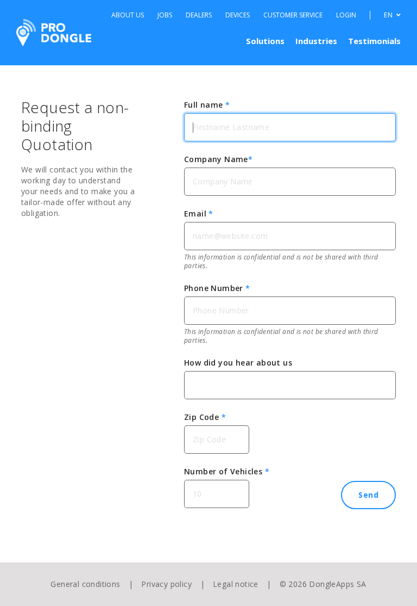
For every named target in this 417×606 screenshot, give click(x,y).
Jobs (164, 15)
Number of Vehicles (226, 471)
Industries (316, 40)
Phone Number (217, 288)
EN (389, 15)
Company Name (218, 159)
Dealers (199, 15)
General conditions (85, 584)
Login (346, 15)
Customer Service (293, 15)
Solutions (265, 40)
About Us (127, 15)
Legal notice (235, 584)
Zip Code (205, 417)
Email (198, 213)
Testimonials (374, 40)
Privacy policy (166, 584)
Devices (237, 15)
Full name (207, 105)
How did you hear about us (238, 362)
